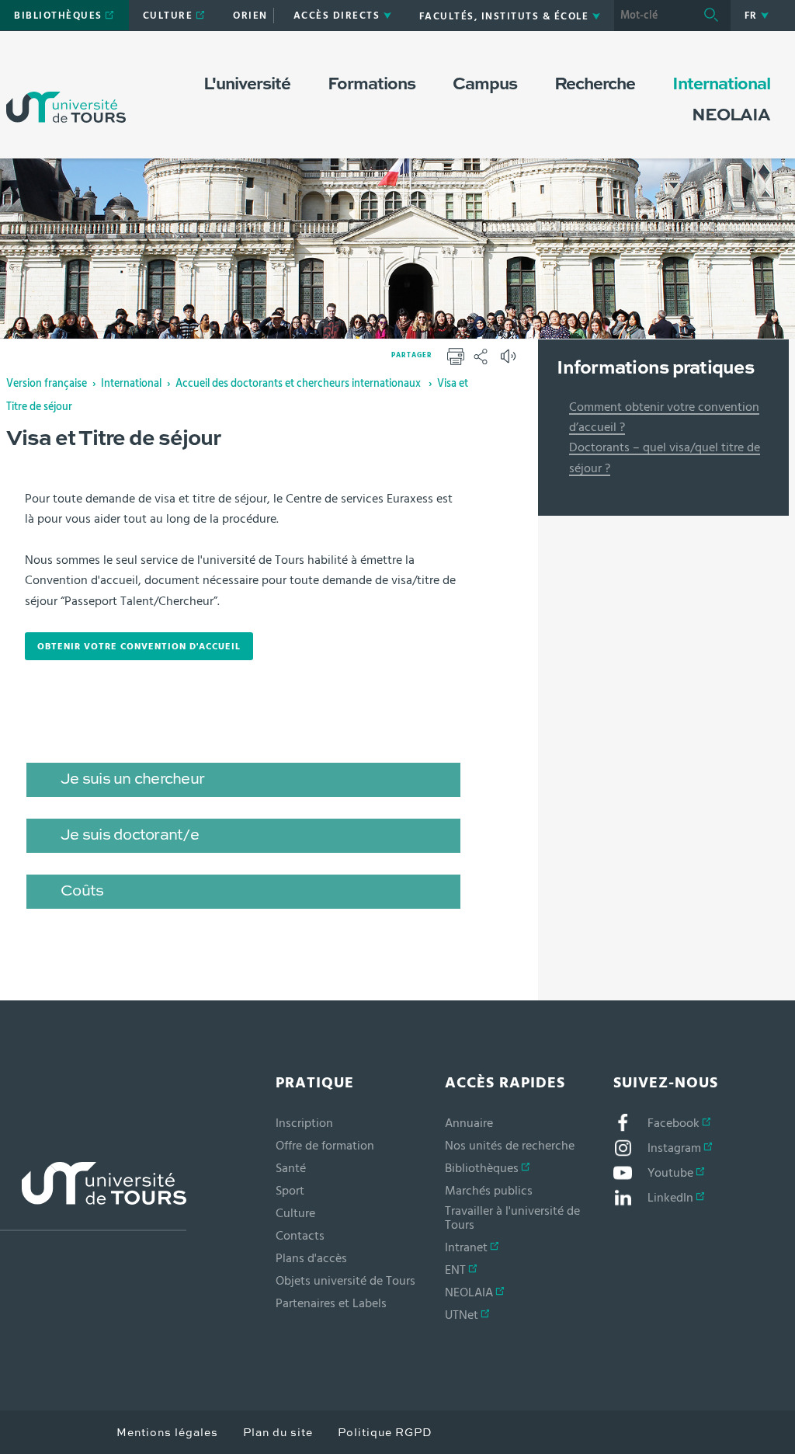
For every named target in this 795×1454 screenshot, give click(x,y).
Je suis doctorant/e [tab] (130, 836)
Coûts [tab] (82, 891)
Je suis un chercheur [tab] (132, 780)
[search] (653, 15)
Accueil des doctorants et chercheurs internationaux (299, 383)
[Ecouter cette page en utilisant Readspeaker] (510, 361)
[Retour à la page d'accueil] (66, 92)
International (131, 383)
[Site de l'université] (93, 1196)
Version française (46, 383)
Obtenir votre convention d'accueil (136, 646)
